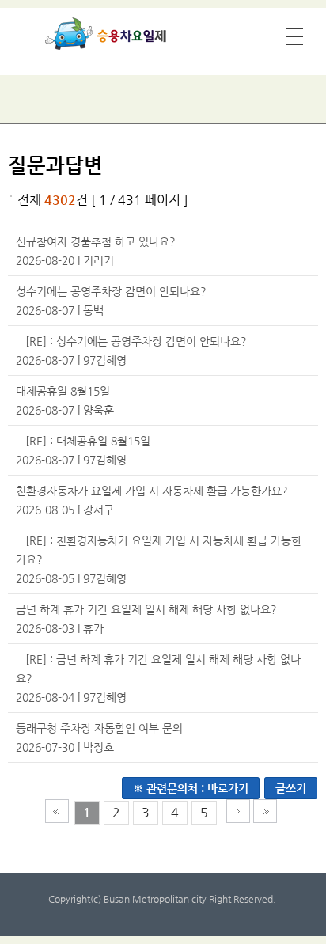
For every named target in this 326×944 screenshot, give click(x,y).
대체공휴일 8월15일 (63, 391)
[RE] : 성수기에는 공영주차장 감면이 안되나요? (136, 341)
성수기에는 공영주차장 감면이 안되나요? (111, 291)
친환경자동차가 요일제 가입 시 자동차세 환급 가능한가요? (152, 490)
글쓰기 (290, 788)
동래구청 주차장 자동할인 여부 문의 (99, 728)
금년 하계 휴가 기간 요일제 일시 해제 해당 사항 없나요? (146, 609)
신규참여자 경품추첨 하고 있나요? (96, 241)
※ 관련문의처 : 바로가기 (190, 788)
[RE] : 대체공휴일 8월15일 (87, 440)
